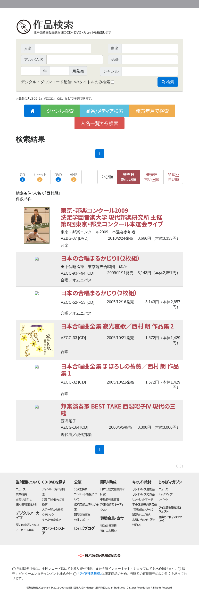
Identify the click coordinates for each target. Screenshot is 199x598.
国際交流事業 (82, 514)
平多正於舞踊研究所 (144, 504)
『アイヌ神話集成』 (90, 573)
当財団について (28, 482)
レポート (163, 499)
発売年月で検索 (152, 110)
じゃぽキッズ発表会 (143, 494)
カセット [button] (39, 176)
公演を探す (80, 489)
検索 (169, 82)
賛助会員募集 (108, 525)
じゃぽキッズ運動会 (143, 489)
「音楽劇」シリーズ (142, 509)
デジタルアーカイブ (28, 515)
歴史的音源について (28, 525)
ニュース (20, 489)
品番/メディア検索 (105, 110)
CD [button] (22, 176)
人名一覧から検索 (99, 123)
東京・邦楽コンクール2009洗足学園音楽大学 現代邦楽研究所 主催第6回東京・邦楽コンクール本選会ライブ (112, 217)
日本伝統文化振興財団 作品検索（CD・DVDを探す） (99, 28)
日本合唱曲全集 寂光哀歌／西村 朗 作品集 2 (117, 326)
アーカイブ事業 (25, 530)
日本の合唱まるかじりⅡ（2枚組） (100, 258)
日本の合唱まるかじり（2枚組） (99, 292)
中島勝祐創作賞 (109, 499)
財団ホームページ (126, 3)
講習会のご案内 (141, 514)
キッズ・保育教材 (51, 519)
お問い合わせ (170, 3)
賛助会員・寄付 (112, 518)
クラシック (48, 514)
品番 (173, 177)
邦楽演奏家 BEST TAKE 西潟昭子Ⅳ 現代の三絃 (118, 409)
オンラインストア (53, 530)
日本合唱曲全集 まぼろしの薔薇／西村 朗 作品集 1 (120, 369)
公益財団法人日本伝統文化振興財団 (42, 3)
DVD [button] (58, 176)
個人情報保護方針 (27, 504)
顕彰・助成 (108, 482)
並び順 (107, 177)
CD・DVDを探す (54, 482)
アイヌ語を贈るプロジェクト (169, 509)
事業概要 (146, 3)
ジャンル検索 (60, 110)
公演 (77, 482)
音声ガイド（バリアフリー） (170, 519)
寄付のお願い (108, 530)
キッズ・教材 (141, 482)
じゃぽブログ (84, 528)
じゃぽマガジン (170, 482)
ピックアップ (165, 494)
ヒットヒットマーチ (142, 499)
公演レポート (81, 519)
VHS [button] (73, 176)
